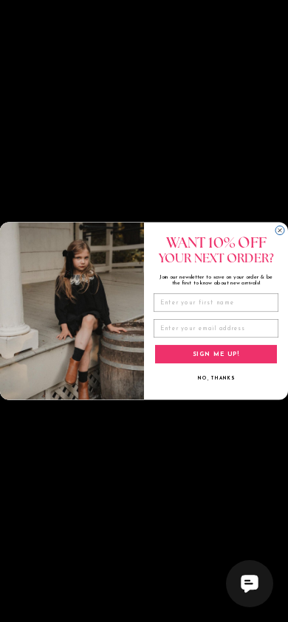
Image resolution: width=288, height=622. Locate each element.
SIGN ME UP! (216, 354)
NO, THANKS (216, 378)
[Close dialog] (279, 230)
